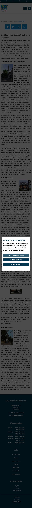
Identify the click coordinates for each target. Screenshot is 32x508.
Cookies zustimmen (16, 264)
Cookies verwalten (16, 260)
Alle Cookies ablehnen (16, 255)
